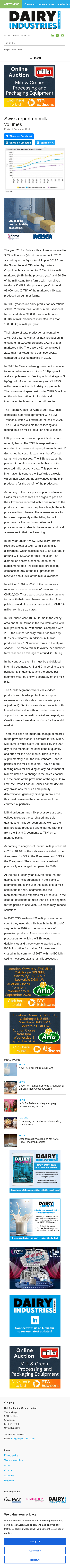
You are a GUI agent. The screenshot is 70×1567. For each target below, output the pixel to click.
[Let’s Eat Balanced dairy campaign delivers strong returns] (10, 1111)
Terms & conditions (13, 1460)
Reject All (35, 1559)
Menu (37, 57)
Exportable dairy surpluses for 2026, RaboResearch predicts (39, 1140)
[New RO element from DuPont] (10, 1075)
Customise (35, 1550)
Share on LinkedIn (20, 142)
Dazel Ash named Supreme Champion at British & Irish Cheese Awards (41, 1087)
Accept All (35, 1541)
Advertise (9, 1475)
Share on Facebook (20, 136)
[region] (35, 1538)
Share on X (47, 142)
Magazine (9, 1480)
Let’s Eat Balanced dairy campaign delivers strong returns (38, 1105)
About (7, 35)
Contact (15, 35)
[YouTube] (62, 35)
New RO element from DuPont (36, 1067)
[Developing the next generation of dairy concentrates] (10, 1129)
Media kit (25, 35)
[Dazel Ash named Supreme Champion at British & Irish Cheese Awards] (10, 1093)
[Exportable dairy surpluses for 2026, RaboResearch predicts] (10, 1146)
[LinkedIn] (52, 35)
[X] (57, 35)
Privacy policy (11, 1455)
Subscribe (17, 49)
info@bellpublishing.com (23, 1438)
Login (7, 49)
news (22, 1064)
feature (23, 1118)
